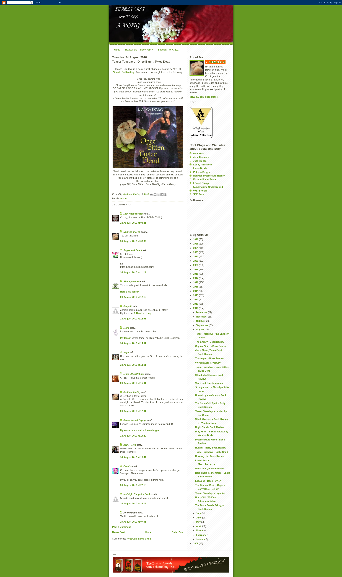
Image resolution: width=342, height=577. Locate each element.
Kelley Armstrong (203, 164)
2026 (196, 239)
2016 (196, 282)
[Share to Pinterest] (165, 194)
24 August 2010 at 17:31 (133, 411)
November (202, 316)
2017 (196, 278)
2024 (196, 248)
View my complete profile (204, 96)
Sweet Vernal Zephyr (134, 420)
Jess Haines (199, 161)
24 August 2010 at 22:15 (133, 485)
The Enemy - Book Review (209, 342)
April (199, 526)
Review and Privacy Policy (139, 49)
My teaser (125, 338)
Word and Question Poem (209, 468)
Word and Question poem (209, 383)
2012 (196, 299)
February (201, 535)
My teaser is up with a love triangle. (139, 430)
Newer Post (118, 532)
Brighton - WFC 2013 (169, 49)
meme (123, 198)
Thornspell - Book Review (209, 358)
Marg (126, 327)
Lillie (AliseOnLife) (133, 374)
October (201, 321)
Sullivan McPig (131, 232)
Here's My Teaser (129, 291)
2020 (196, 265)
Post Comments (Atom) (139, 538)
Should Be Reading (123, 72)
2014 (196, 291)
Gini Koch (198, 153)
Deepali (127, 306)
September (202, 325)
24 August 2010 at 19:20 (133, 435)
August (200, 329)
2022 (196, 256)
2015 (196, 286)
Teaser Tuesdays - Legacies (210, 493)
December (202, 312)
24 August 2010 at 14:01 (133, 343)
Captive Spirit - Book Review (211, 346)
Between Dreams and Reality (209, 175)
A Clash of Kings (143, 313)
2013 (196, 295)
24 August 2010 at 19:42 (133, 457)
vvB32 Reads (200, 190)
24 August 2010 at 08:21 (133, 222)
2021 (196, 260)
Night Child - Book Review (209, 427)
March (200, 530)
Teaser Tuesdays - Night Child (211, 452)
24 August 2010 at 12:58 (133, 318)
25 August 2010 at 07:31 (133, 521)
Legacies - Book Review (208, 481)
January (201, 539)
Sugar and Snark (132, 250)
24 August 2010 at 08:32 (133, 241)
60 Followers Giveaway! (208, 362)
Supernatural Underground (208, 187)
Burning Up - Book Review (209, 456)
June (199, 517)
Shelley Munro (131, 281)
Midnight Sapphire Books (137, 494)
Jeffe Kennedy (201, 157)
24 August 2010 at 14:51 (133, 365)
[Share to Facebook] (162, 194)
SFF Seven (199, 194)
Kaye (126, 352)
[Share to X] (158, 194)
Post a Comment (121, 527)
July (198, 513)
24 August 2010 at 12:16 (133, 297)
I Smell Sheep (201, 183)
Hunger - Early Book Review (210, 447)
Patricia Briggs (201, 172)
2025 (196, 243)
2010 (196, 308)
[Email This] (151, 194)
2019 (196, 269)
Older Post (177, 532)
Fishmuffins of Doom (205, 179)
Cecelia (127, 466)
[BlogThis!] (155, 194)
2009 (196, 543)
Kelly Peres (129, 445)
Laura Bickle (200, 168)
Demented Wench (133, 213)
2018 (196, 274)
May (198, 522)
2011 (196, 304)
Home (117, 49)
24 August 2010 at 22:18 (133, 503)
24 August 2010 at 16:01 (133, 383)
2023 (196, 252)
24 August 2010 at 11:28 (133, 272)
